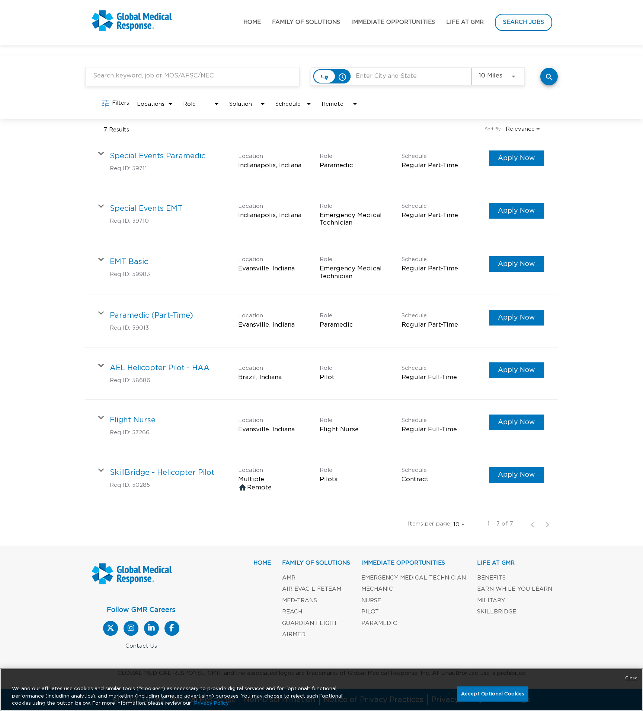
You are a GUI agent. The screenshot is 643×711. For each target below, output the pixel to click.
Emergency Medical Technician (413, 578)
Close (631, 678)
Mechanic (377, 589)
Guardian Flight (309, 623)
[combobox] (192, 76)
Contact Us (141, 646)
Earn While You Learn (514, 589)
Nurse (371, 600)
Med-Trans (299, 600)
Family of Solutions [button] (306, 22)
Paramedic (379, 623)
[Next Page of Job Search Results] (547, 524)
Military (491, 600)
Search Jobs (523, 22)
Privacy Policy (211, 703)
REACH (292, 612)
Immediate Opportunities (403, 563)
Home (252, 22)
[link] (321, 162)
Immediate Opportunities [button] (393, 22)
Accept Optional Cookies (492, 693)
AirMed (293, 634)
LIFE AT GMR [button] (496, 563)
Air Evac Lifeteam (311, 589)
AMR (288, 578)
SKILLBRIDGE (496, 612)
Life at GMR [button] (465, 22)
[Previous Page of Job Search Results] (532, 524)
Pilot (370, 612)
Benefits (491, 578)
